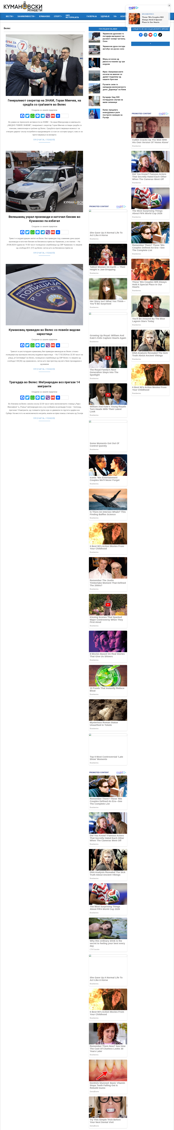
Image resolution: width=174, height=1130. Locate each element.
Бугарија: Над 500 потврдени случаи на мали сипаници (113, 99)
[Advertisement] (150, 64)
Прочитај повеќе (44, 140)
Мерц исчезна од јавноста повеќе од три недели (114, 61)
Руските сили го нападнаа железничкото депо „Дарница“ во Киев (114, 87)
